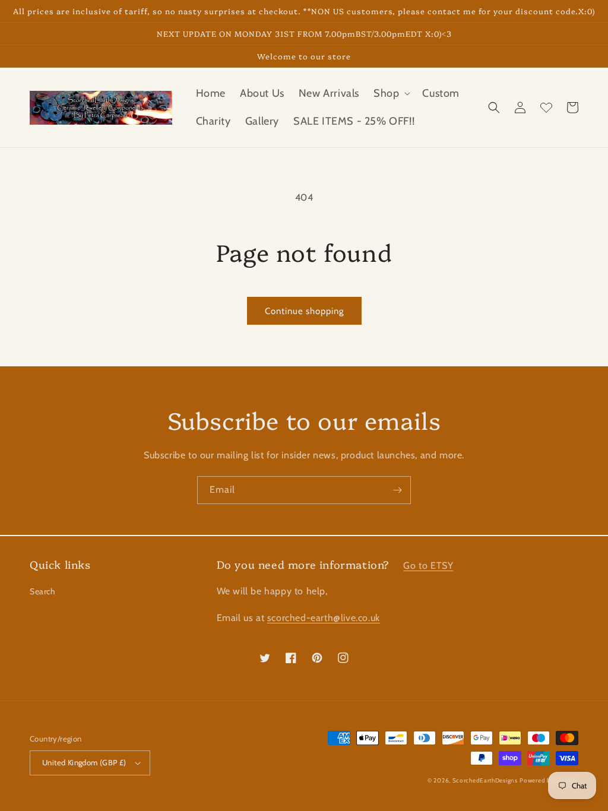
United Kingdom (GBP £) (84, 762)
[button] (390, 93)
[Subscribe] (397, 490)
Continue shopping (304, 311)
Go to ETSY (428, 565)
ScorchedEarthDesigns (485, 780)
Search (43, 591)
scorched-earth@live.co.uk (323, 617)
